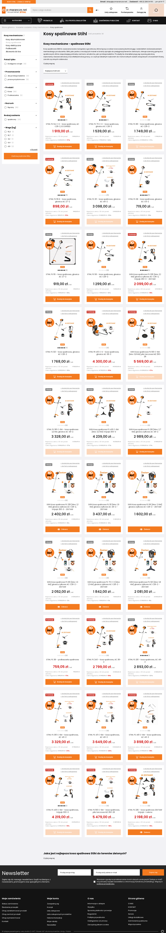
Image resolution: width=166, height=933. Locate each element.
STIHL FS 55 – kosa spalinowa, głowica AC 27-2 (62, 275)
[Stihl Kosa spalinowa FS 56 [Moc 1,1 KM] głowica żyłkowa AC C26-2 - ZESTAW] (145, 482)
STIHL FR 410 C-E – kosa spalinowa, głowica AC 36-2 (103, 353)
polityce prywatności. (106, 884)
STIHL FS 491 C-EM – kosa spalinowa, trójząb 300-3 (62, 811)
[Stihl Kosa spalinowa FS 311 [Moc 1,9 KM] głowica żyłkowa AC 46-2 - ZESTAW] (104, 482)
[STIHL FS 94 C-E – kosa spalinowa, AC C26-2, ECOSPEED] (62, 101)
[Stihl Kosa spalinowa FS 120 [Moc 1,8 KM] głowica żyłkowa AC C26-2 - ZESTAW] (145, 559)
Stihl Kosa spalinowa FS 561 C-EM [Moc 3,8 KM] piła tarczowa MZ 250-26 (145, 354)
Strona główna (8, 27)
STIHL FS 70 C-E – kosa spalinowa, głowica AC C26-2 (104, 125)
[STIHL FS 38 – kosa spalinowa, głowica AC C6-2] (145, 177)
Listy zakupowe (111, 12)
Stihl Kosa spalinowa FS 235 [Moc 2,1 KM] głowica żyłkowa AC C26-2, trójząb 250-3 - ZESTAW (145, 276)
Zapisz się (153, 872)
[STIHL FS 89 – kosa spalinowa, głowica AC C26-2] (145, 101)
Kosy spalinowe (13, 42)
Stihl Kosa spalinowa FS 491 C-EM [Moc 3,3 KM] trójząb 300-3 (104, 430)
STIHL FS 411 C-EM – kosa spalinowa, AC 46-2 (104, 736)
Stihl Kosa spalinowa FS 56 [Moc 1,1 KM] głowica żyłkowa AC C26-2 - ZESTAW (145, 505)
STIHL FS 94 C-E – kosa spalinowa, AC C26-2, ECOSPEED (62, 125)
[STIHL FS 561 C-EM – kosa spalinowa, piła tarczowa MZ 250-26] (104, 787)
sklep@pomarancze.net (116, 1)
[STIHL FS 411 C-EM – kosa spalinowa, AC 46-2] (104, 712)
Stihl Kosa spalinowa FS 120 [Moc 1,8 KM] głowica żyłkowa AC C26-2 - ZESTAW (145, 584)
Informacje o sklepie (96, 904)
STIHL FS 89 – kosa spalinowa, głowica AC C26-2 (145, 125)
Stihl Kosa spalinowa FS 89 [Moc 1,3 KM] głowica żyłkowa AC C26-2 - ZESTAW (62, 584)
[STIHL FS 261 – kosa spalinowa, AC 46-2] (145, 637)
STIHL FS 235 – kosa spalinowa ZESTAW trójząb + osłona (145, 811)
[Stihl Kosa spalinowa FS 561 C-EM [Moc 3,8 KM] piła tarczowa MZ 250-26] (145, 329)
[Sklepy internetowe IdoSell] (162, 931)
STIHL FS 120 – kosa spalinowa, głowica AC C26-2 (62, 353)
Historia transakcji (54, 918)
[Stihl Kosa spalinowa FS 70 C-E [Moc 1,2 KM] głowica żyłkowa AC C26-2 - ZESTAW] (104, 559)
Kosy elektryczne (13, 45)
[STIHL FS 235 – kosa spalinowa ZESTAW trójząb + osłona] (145, 787)
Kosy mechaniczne (41, 27)
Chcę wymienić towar (11, 918)
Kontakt (5, 921)
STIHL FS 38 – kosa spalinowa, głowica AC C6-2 (145, 200)
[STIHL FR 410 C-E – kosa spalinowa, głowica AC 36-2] (104, 329)
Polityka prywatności (96, 917)
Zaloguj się (141, 12)
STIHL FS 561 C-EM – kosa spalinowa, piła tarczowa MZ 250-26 (104, 811)
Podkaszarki (11, 48)
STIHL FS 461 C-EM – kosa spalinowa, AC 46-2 (145, 736)
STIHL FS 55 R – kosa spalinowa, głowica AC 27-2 (62, 200)
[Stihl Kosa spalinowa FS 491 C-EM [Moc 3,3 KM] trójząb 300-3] (104, 407)
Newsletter (15, 873)
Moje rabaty (52, 921)
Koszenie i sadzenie (24, 27)
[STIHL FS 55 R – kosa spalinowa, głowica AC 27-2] (62, 177)
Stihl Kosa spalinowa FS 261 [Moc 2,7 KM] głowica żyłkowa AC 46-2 (145, 430)
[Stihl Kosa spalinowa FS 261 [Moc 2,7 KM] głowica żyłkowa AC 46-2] (145, 407)
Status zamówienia (10, 904)
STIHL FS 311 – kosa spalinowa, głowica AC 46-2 (103, 200)
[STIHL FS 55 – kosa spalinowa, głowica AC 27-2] (62, 252)
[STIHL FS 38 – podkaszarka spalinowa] (62, 637)
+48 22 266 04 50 (146, 1)
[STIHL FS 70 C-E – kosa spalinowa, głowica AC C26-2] (104, 101)
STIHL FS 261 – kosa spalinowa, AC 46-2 (145, 660)
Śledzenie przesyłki (10, 907)
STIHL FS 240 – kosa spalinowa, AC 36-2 (104, 660)
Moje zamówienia (11, 898)
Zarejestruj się (53, 904)
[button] (70, 85)
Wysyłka (91, 907)
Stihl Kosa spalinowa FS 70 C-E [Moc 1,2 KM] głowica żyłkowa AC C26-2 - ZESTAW (104, 584)
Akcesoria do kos (13, 51)
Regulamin (92, 914)
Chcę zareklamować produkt (14, 911)
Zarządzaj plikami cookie (98, 924)
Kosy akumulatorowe (15, 39)
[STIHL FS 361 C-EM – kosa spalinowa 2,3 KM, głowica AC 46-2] (62, 407)
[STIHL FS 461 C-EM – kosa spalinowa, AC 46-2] (145, 712)
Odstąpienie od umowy (97, 921)
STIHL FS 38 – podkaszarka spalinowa (62, 659)
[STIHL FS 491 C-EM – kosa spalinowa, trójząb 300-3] (62, 787)
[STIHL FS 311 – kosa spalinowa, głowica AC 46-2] (104, 177)
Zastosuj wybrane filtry (20, 156)
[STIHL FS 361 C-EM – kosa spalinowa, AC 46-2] (62, 712)
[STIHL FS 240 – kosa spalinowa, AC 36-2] (104, 637)
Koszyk (50, 907)
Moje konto (53, 898)
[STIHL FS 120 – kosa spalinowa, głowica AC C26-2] (62, 329)
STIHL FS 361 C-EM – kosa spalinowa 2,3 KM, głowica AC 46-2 (62, 430)
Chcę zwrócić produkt (11, 914)
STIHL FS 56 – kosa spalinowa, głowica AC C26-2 (103, 275)
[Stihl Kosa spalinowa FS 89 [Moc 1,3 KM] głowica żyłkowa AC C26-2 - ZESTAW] (62, 559)
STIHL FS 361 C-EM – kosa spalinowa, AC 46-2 (62, 736)
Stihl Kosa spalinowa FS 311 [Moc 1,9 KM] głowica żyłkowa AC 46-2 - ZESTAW (103, 506)
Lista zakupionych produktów (59, 914)
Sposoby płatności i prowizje (100, 910)
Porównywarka (127, 12)
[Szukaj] (90, 10)
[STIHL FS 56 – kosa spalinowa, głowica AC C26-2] (104, 252)
